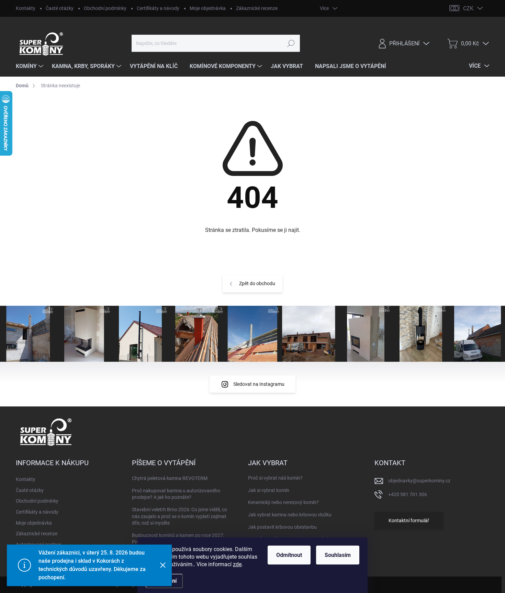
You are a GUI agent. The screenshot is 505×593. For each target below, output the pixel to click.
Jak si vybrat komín (268, 490)
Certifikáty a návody (158, 8)
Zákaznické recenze (257, 8)
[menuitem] (30, 66)
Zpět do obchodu (257, 283)
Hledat (291, 43)
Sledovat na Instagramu (258, 384)
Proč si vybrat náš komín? (275, 478)
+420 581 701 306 (407, 494)
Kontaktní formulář (409, 520)
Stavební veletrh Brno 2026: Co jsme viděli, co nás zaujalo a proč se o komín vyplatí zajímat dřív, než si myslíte (179, 516)
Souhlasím (338, 555)
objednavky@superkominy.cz (419, 480)
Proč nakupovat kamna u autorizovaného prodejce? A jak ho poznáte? (176, 494)
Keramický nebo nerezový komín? (283, 502)
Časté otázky (60, 8)
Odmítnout (289, 555)
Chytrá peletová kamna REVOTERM (169, 478)
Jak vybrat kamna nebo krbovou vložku (290, 514)
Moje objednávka (208, 8)
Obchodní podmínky (105, 8)
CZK (468, 8)
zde (237, 564)
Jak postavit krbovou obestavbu (282, 527)
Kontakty (25, 8)
